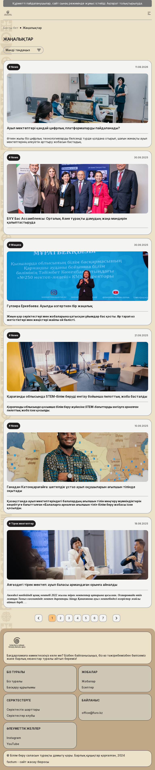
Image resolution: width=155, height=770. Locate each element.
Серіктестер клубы (21, 715)
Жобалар (88, 681)
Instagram (14, 737)
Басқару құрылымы (21, 687)
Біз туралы (14, 681)
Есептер (88, 687)
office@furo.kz (92, 712)
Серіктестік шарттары (23, 709)
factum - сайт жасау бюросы (28, 762)
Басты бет (10, 27)
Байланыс (91, 700)
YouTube (13, 744)
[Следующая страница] (116, 618)
